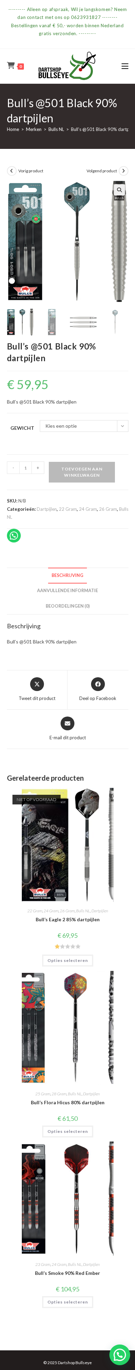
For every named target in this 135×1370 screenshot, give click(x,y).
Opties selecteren (67, 960)
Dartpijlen (47, 509)
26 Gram (108, 509)
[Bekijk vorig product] (12, 171)
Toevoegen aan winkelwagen (81, 472)
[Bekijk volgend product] (123, 171)
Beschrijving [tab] (67, 575)
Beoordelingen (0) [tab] (68, 606)
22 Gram (68, 509)
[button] (119, 189)
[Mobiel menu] (125, 66)
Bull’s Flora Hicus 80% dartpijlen (68, 1102)
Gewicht (22, 428)
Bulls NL (56, 129)
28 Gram (59, 1093)
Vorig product (30, 170)
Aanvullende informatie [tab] (67, 590)
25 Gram (42, 1093)
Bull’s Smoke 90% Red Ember (67, 1273)
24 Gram (88, 509)
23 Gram (42, 1264)
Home (13, 129)
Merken (34, 129)
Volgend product (102, 170)
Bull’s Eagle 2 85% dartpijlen (68, 919)
